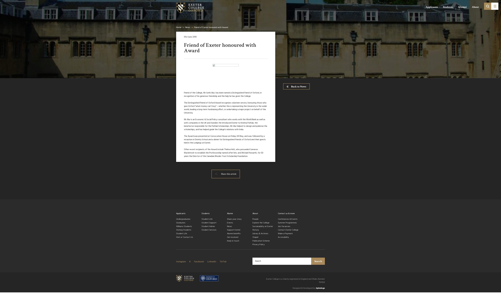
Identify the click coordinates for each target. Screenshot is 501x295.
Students (448, 7)
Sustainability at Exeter (262, 226)
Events (230, 223)
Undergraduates (183, 219)
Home (178, 27)
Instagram (181, 262)
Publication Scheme (261, 241)
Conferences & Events (287, 219)
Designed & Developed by (309, 288)
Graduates (180, 223)
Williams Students (184, 226)
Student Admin (208, 226)
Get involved (232, 237)
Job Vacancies (284, 226)
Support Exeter (233, 230)
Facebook (199, 262)
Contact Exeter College (288, 230)
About (475, 7)
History (255, 230)
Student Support (209, 223)
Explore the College (260, 223)
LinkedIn (211, 262)
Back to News (298, 86)
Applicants (431, 7)
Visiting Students (183, 230)
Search (318, 261)
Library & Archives (260, 233)
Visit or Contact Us (184, 237)
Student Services (209, 230)
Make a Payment (285, 233)
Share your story (234, 219)
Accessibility (283, 237)
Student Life (181, 233)
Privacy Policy (258, 244)
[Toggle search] (487, 6)
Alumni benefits (234, 233)
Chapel (255, 237)
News (187, 27)
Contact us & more (286, 213)
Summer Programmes (287, 223)
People (255, 219)
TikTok (223, 262)
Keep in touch (233, 241)
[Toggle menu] (494, 6)
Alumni (462, 7)
